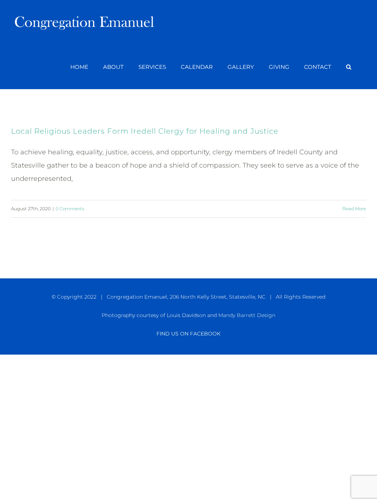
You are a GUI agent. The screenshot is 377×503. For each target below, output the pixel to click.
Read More (354, 208)
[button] (348, 67)
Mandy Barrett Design (246, 315)
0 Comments (70, 208)
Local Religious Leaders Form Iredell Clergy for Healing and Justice (144, 131)
